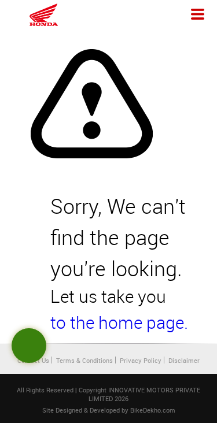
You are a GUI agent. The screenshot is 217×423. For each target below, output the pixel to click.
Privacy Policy (140, 360)
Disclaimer (184, 360)
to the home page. (119, 322)
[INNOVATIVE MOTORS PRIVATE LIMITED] (44, 15)
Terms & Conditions (84, 360)
